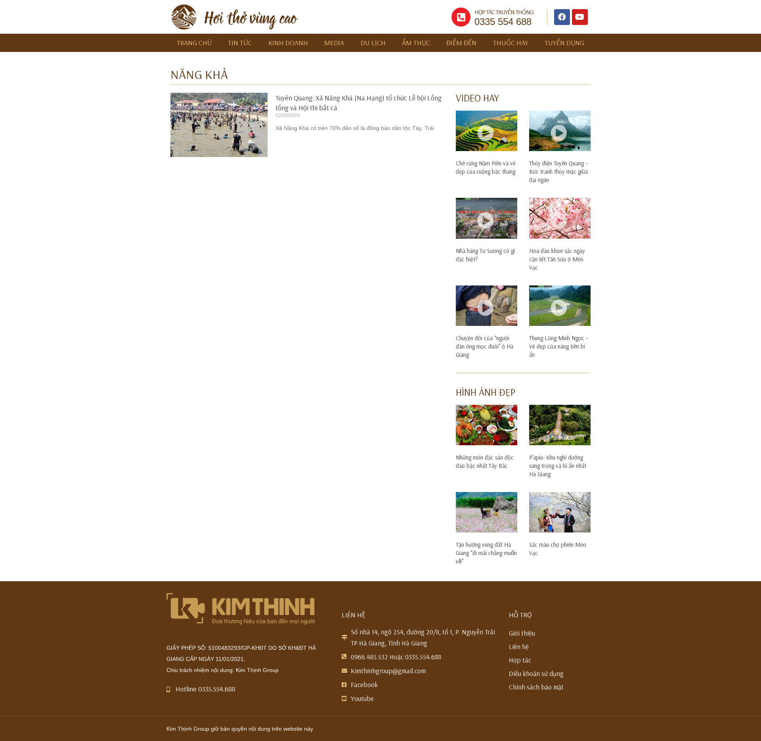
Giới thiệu (522, 633)
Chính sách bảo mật (536, 687)
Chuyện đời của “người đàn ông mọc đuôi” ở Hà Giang (484, 346)
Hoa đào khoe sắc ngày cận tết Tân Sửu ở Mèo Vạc (557, 259)
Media (334, 42)
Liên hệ (519, 646)
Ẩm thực (416, 42)
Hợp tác (520, 660)
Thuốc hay (510, 42)
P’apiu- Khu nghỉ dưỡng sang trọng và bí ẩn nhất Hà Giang (557, 466)
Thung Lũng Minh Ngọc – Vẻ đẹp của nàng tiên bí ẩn (559, 346)
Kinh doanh (288, 42)
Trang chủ (194, 42)
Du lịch (373, 42)
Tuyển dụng (564, 42)
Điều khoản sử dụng (536, 673)
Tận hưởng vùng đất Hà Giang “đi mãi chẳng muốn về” (486, 553)
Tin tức (240, 42)
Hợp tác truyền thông (503, 12)
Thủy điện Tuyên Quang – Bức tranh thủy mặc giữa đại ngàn (558, 171)
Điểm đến (461, 42)
